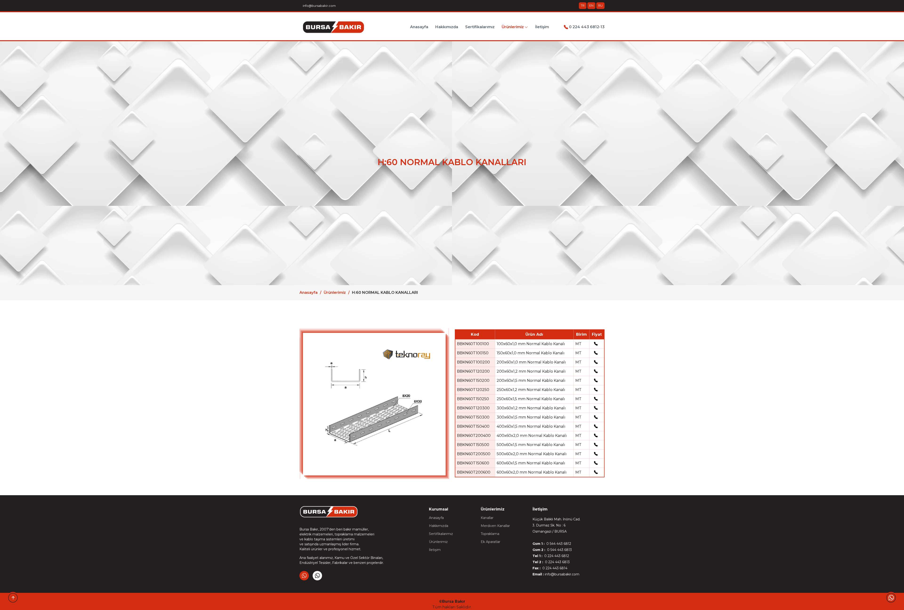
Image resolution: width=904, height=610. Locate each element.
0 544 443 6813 (559, 550)
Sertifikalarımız (480, 27)
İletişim (542, 27)
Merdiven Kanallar (495, 525)
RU (600, 5)
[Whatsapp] (891, 598)
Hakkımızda (446, 27)
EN (591, 5)
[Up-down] (13, 598)
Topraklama (490, 533)
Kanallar (487, 517)
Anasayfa (419, 27)
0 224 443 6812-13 (586, 27)
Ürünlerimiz (335, 292)
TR (583, 5)
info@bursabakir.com (318, 6)
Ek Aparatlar (490, 541)
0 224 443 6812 (556, 556)
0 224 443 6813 (557, 562)
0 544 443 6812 (558, 544)
